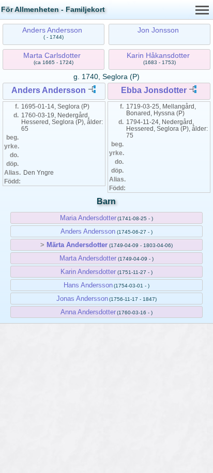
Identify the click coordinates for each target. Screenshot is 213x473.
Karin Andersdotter (88, 272)
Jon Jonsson (158, 30)
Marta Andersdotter (87, 258)
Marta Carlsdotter (52, 55)
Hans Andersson (88, 285)
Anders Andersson (52, 30)
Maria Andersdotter (88, 218)
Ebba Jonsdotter (154, 90)
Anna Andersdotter (88, 312)
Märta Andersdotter (77, 245)
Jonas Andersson (82, 298)
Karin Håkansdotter (158, 55)
